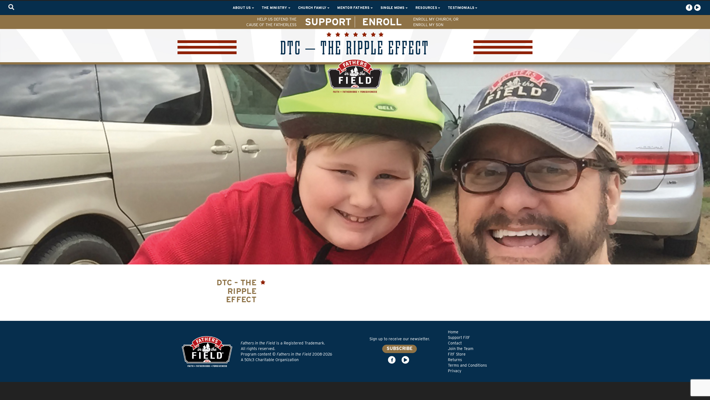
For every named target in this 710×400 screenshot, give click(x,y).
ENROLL (382, 22)
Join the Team (460, 348)
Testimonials (461, 8)
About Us (242, 8)
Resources (426, 8)
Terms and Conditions (467, 365)
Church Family (312, 8)
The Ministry (275, 8)
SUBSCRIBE (399, 348)
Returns (455, 360)
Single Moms (393, 8)
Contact (455, 343)
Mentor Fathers (354, 8)
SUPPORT (328, 22)
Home (453, 332)
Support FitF (459, 337)
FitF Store (457, 354)
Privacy (454, 371)
